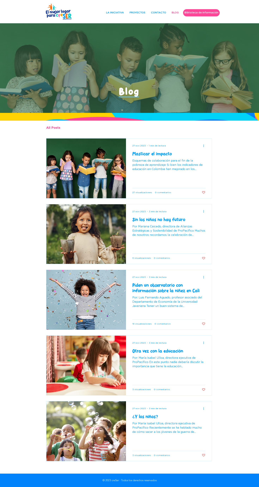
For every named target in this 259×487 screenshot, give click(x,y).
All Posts (53, 127)
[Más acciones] (205, 146)
